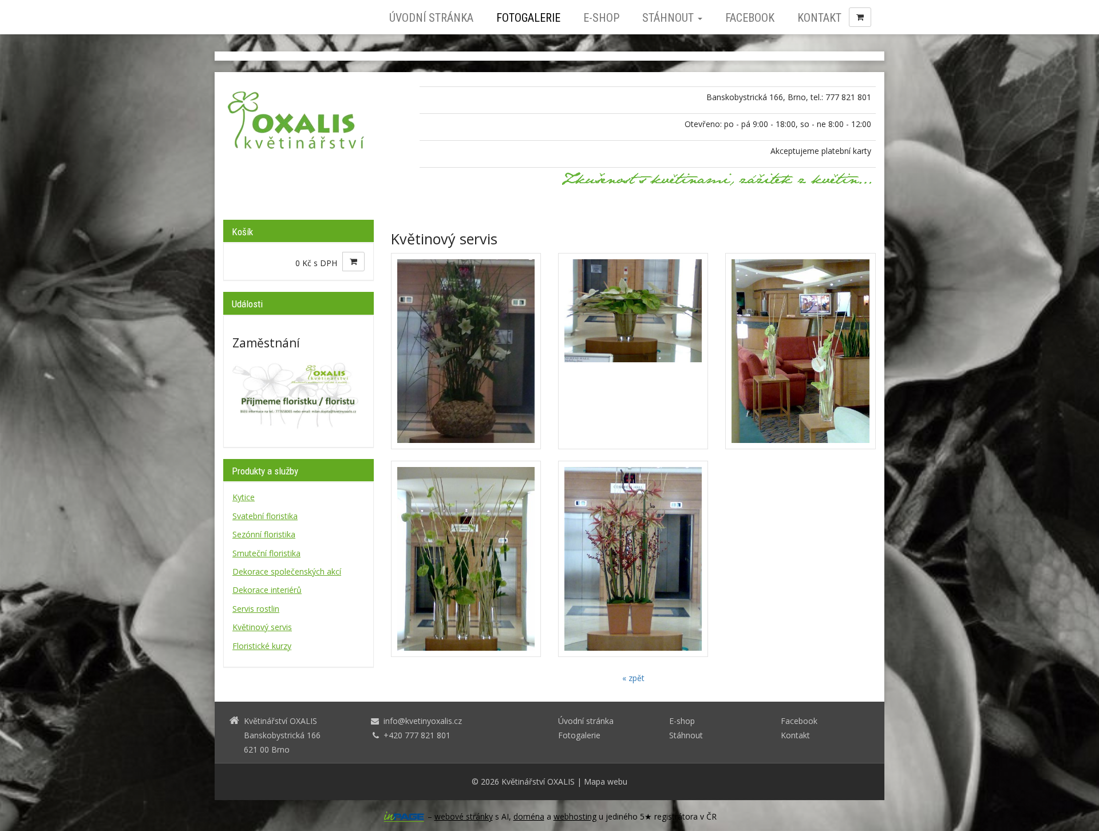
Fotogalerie (528, 18)
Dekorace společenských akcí (286, 571)
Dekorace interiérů (267, 589)
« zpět (633, 677)
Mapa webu (605, 781)
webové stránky (463, 816)
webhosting (575, 816)
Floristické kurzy (261, 645)
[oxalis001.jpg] (633, 351)
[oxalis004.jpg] (633, 559)
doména (528, 816)
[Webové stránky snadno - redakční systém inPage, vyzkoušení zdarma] (404, 816)
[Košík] (860, 17)
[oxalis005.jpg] (466, 351)
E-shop (601, 18)
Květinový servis (262, 627)
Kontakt (819, 18)
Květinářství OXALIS (538, 781)
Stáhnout (669, 18)
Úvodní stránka (431, 18)
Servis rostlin (255, 608)
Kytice (243, 497)
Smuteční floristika (266, 553)
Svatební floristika (265, 516)
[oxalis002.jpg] (800, 351)
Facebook (749, 18)
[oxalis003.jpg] (466, 559)
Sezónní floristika (263, 534)
